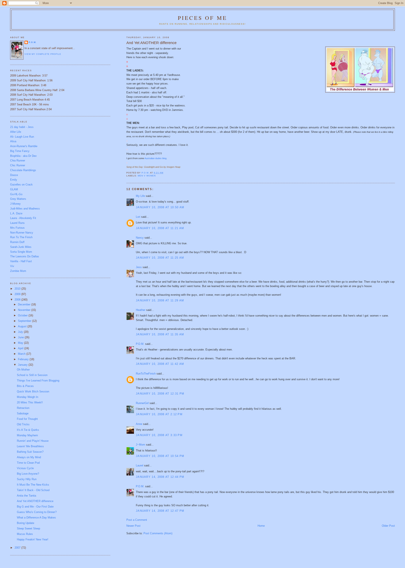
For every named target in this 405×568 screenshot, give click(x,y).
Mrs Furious (17, 227)
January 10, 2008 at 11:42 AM (160, 363)
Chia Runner (17, 160)
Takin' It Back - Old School (33, 490)
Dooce (14, 175)
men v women (147, 176)
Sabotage (22, 413)
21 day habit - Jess (22, 127)
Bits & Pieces (25, 386)
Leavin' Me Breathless (30, 446)
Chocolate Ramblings (23, 170)
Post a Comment (136, 519)
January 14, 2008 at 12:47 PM (160, 510)
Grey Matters (18, 198)
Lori (138, 216)
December (24, 304)
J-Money (15, 203)
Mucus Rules (25, 534)
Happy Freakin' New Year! (32, 539)
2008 (18, 299)
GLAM (14, 189)
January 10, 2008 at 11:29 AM (160, 300)
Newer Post (133, 525)
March (22, 353)
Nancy (140, 237)
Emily (13, 179)
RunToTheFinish (146, 373)
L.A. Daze (16, 213)
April (21, 348)
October (23, 315)
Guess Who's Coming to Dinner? (37, 512)
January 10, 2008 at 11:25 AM (160, 257)
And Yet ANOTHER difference (35, 501)
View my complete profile (42, 54)
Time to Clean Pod (28, 462)
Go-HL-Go (16, 194)
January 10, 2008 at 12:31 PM (160, 393)
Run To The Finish (21, 237)
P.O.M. (140, 343)
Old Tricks (23, 424)
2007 (18, 547)
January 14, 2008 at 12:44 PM (160, 476)
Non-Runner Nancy (21, 232)
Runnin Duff (17, 242)
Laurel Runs (17, 222)
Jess (139, 267)
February (24, 359)
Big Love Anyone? (28, 473)
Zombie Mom (18, 271)
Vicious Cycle (25, 468)
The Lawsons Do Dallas (24, 256)
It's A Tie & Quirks (28, 429)
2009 (18, 294)
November (24, 310)
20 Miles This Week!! (30, 402)
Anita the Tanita (26, 495)
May (21, 342)
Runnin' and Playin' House (33, 440)
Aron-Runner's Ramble (23, 146)
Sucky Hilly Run (26, 479)
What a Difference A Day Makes (36, 517)
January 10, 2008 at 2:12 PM (159, 414)
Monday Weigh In (27, 397)
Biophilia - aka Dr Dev (23, 155)
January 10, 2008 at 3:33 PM (159, 435)
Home (261, 525)
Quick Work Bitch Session (33, 391)
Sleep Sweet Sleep (28, 528)
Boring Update (25, 523)
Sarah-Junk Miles (20, 246)
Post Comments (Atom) (157, 533)
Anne (139, 424)
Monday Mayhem (27, 435)
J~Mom (140, 444)
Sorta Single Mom (21, 251)
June (21, 337)
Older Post (388, 525)
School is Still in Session (32, 375)
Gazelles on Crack (21, 184)
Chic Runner (17, 165)
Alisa (13, 141)
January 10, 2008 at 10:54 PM (160, 456)
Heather (140, 310)
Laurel (139, 465)
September (25, 320)
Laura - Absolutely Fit (23, 218)
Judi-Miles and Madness (25, 208)
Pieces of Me (202, 17)
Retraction (23, 408)
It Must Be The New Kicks (33, 484)
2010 (18, 288)
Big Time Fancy (20, 151)
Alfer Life (15, 131)
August (22, 326)
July (21, 331)
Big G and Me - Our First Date (35, 506)
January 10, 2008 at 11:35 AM (160, 334)
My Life (140, 195)
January (23, 364)
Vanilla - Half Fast (21, 261)
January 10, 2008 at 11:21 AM (160, 228)
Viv (12, 266)
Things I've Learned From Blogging (38, 380)
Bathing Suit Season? (30, 451)
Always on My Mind (29, 457)
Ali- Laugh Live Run (22, 136)
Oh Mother (23, 369)
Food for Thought (27, 418)
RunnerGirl (142, 403)
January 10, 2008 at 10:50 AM (160, 207)
